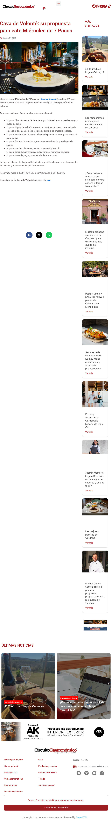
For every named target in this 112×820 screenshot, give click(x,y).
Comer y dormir (11, 766)
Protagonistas (11, 772)
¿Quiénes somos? (46, 785)
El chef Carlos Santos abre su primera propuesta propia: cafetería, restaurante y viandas (94, 593)
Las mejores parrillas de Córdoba (92, 534)
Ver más (89, 77)
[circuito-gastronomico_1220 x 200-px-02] (56, 731)
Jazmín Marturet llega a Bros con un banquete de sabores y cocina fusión (94, 479)
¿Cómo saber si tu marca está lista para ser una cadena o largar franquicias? (94, 180)
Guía (40, 759)
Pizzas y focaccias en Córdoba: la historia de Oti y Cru (94, 421)
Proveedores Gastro (68, 698)
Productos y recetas (47, 766)
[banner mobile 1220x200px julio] (95, 621)
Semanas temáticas (13, 779)
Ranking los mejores (13, 759)
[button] (58, 3)
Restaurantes (10, 785)
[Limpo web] (95, 629)
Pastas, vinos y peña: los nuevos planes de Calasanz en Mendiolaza (94, 300)
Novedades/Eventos (13, 702)
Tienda (41, 779)
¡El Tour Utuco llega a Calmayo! (24, 706)
